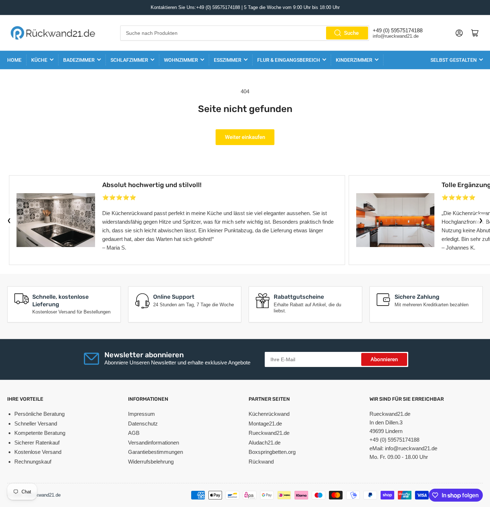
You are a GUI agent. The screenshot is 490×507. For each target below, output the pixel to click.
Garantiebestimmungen (155, 452)
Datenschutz (143, 423)
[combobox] (244, 33)
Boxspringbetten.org (272, 452)
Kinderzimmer (354, 60)
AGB (134, 433)
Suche (351, 33)
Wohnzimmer (181, 60)
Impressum (141, 414)
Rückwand (261, 462)
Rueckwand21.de (269, 433)
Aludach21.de (265, 442)
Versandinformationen (153, 442)
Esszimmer (227, 60)
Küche (39, 60)
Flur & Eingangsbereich (288, 60)
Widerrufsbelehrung (151, 462)
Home (14, 60)
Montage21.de (265, 423)
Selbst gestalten (453, 60)
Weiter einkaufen (245, 137)
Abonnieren (384, 359)
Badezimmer (79, 60)
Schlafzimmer (129, 60)
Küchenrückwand (269, 414)
